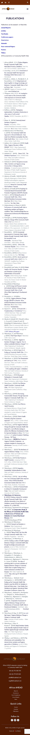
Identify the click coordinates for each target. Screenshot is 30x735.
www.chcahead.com (13, 91)
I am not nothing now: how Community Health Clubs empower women (16, 479)
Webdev (19, 731)
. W (11, 201)
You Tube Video (15, 203)
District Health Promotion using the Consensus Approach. (14, 419)
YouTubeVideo (14, 307)
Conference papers (7, 37)
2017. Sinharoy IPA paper (12, 332)
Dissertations (5, 40)
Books (6, 34)
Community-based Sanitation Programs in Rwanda (14, 122)
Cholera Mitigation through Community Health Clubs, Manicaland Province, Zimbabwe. (16, 64)
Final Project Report (16, 336)
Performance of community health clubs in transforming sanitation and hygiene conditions (15, 209)
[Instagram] (18, 720)
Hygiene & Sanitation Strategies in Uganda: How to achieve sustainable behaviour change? (15, 342)
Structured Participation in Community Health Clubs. (13, 377)
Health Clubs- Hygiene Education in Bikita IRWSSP (16, 145)
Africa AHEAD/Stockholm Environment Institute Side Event (15, 199)
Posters (3, 50)
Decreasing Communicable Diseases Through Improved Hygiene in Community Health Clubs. (16, 396)
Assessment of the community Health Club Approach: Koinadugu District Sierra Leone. (16, 73)
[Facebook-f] (12, 720)
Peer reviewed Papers (8, 46)
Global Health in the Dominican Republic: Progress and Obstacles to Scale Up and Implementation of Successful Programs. (16, 271)
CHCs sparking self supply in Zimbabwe (16, 369)
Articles (3, 31)
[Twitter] (15, 720)
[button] (27, 2)
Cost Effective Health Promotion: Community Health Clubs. (14, 385)
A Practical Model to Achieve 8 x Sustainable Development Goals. (16, 489)
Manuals (4, 43)
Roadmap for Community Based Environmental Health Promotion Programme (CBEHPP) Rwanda (15, 191)
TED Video (21, 255)
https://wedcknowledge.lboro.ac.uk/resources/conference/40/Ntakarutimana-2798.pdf (16, 213)
